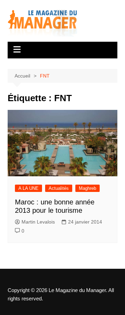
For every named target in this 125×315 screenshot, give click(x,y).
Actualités (59, 188)
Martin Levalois (38, 222)
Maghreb (87, 188)
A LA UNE (28, 188)
